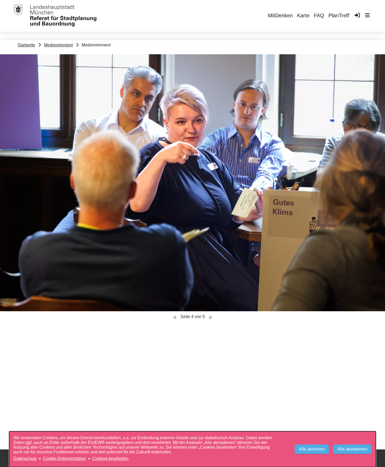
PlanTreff (338, 15)
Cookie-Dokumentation (64, 458)
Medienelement (58, 45)
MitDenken (280, 15)
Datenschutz (25, 458)
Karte (303, 15)
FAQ (319, 15)
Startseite (26, 45)
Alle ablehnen (312, 449)
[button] (367, 16)
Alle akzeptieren (352, 449)
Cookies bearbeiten (110, 458)
